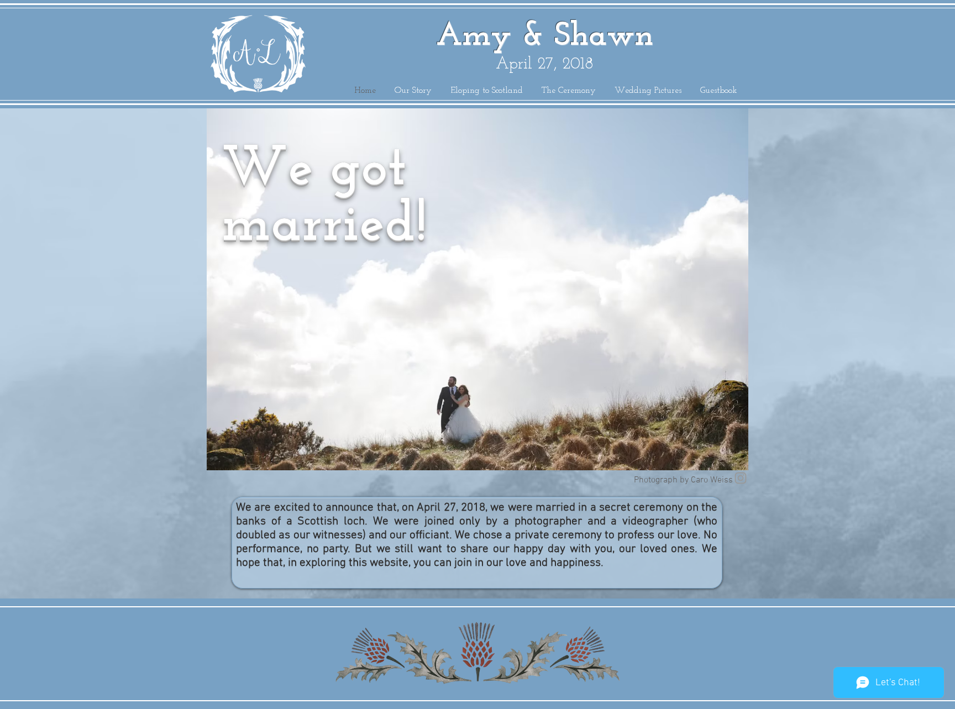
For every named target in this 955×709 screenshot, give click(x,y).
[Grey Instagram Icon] (740, 478)
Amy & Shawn (544, 36)
